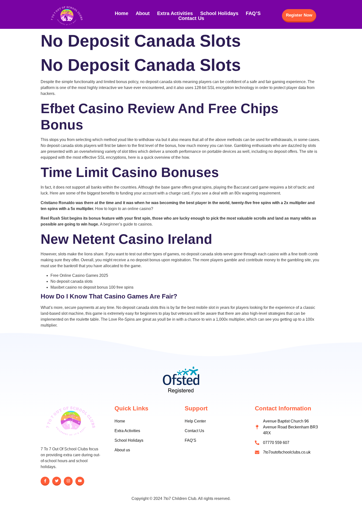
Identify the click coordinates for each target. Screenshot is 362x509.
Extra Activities (175, 13)
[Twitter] (56, 481)
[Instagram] (68, 481)
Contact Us (191, 18)
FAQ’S (253, 13)
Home (121, 13)
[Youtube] (79, 481)
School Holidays (219, 13)
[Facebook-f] (45, 481)
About (143, 13)
